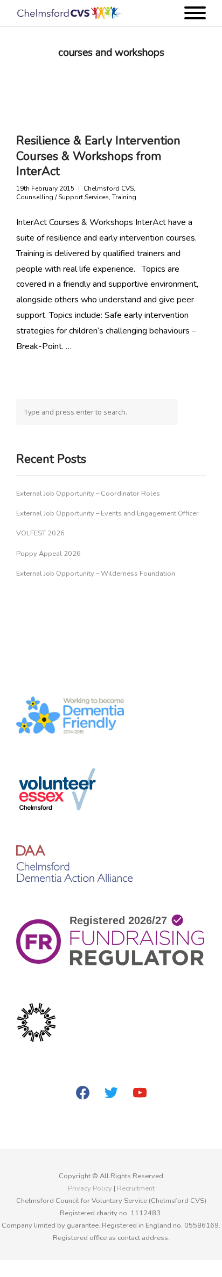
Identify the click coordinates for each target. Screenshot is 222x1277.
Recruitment (136, 1188)
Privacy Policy (90, 1188)
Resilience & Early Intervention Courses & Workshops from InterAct (98, 156)
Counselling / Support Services (62, 197)
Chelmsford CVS (109, 189)
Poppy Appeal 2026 (48, 553)
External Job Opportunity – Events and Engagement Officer (107, 513)
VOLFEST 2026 (40, 533)
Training (124, 197)
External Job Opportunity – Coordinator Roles (88, 493)
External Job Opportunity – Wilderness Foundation (95, 573)
